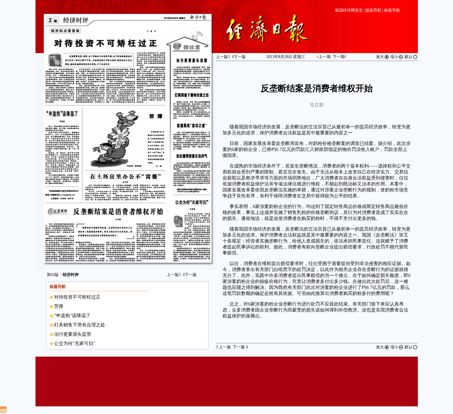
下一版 (190, 274)
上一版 (174, 274)
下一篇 (240, 347)
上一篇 (223, 347)
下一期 (339, 56)
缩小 (394, 56)
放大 (380, 56)
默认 (409, 56)
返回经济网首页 (349, 10)
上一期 (325, 56)
